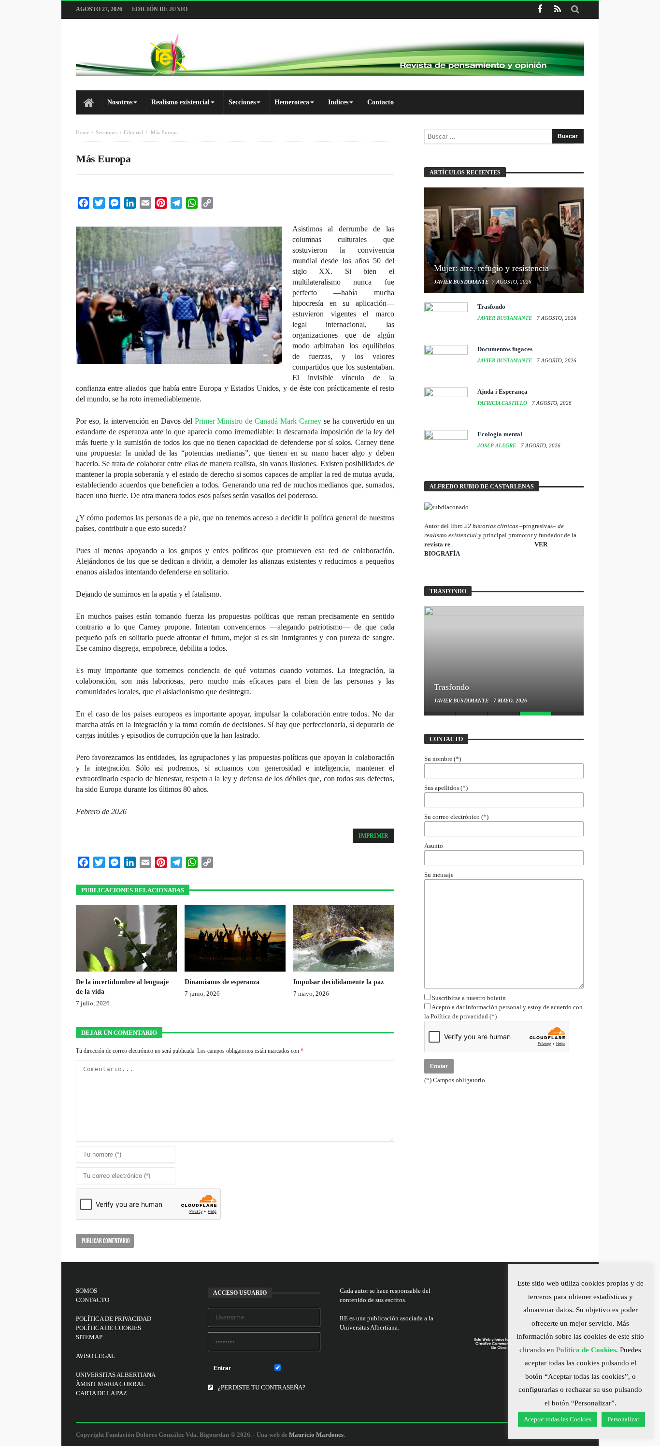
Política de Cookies (586, 1350)
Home (82, 132)
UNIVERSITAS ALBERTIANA (116, 1374)
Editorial (133, 132)
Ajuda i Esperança (502, 391)
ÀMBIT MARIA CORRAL (110, 1384)
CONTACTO (92, 1299)
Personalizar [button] (623, 1419)
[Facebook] (539, 10)
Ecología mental (499, 434)
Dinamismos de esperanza (222, 982)
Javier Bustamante (461, 282)
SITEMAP (89, 1337)
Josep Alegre (497, 445)
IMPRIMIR (373, 835)
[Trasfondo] (504, 659)
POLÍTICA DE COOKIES (108, 1327)
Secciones (106, 132)
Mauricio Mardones (316, 1434)
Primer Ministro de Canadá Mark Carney (258, 421)
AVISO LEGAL (95, 1356)
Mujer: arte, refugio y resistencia (491, 268)
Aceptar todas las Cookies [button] (557, 1419)
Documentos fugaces (504, 349)
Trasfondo (491, 306)
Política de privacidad (459, 1016)
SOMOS (86, 1290)
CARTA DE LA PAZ (101, 1393)
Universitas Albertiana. (369, 1327)
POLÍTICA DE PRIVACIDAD (113, 1318)
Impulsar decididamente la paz (338, 982)
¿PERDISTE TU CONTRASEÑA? (260, 1387)
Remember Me (300, 1368)
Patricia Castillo (503, 403)
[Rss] (557, 10)
